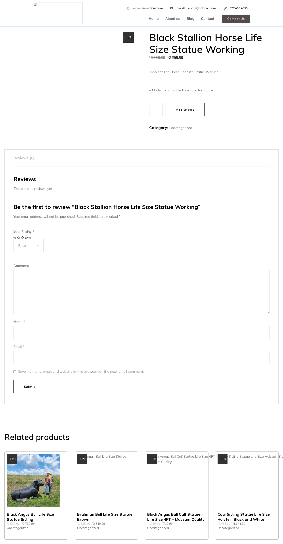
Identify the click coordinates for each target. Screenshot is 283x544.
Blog (190, 19)
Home (154, 19)
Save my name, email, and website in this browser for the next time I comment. (81, 372)
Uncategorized (181, 128)
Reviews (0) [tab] (23, 158)
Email (18, 347)
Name (19, 322)
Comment (21, 266)
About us (172, 19)
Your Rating (23, 232)
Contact (207, 19)
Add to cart (185, 110)
